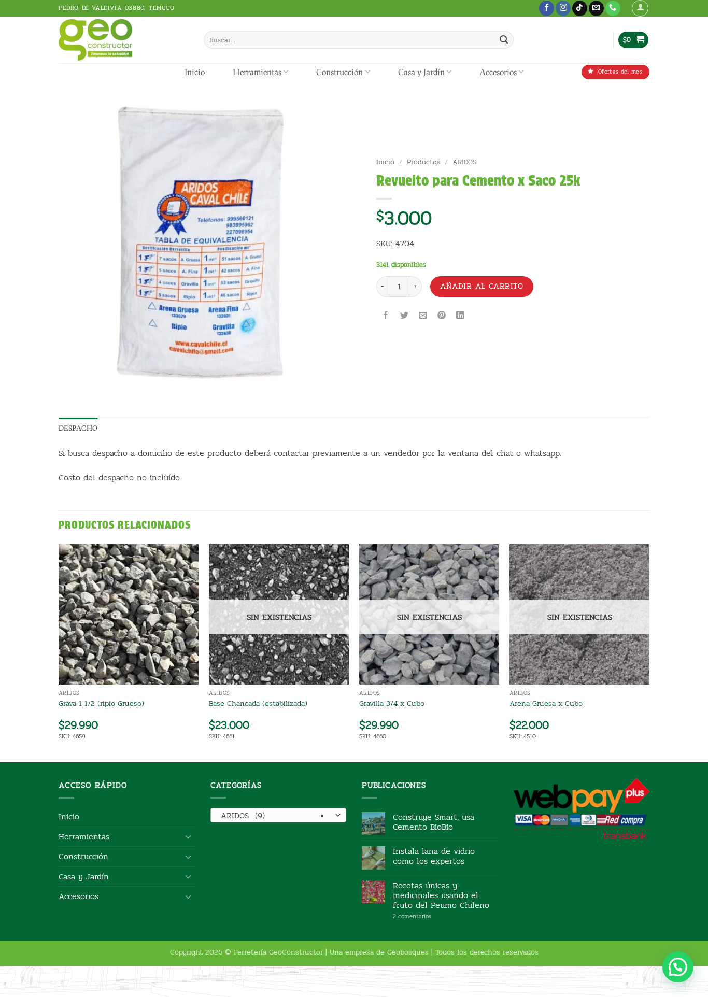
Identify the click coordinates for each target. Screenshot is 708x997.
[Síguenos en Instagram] (563, 8)
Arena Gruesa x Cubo (546, 703)
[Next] (649, 652)
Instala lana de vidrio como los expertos (434, 856)
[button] (640, 8)
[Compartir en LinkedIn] (460, 316)
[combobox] (278, 815)
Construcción (339, 72)
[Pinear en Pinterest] (441, 316)
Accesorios (498, 72)
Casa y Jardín (421, 72)
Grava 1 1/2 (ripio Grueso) (101, 703)
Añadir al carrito (481, 286)
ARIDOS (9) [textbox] (272, 815)
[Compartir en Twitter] (404, 316)
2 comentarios (428, 916)
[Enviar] (504, 40)
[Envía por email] (423, 316)
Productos (423, 161)
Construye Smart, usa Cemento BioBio (433, 822)
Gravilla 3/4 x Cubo (391, 703)
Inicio (195, 72)
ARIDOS (464, 161)
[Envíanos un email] (596, 8)
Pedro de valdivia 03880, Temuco (117, 7)
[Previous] (59, 652)
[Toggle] (188, 836)
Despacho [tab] (78, 428)
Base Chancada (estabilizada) (258, 703)
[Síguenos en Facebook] (546, 8)
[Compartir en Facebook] (385, 316)
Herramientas (257, 72)
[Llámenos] (612, 8)
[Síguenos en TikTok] (579, 8)
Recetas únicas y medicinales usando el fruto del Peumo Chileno (441, 895)
